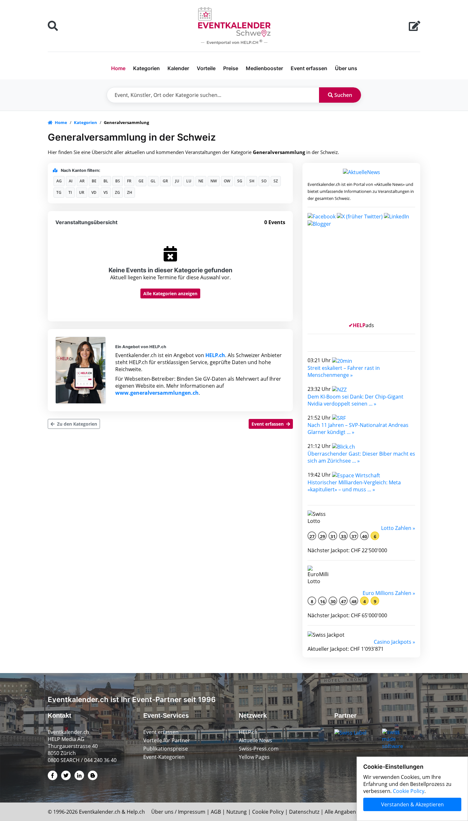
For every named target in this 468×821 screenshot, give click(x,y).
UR (81, 192)
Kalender (178, 68)
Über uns (346, 68)
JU (177, 181)
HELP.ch (215, 355)
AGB (216, 811)
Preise (230, 68)
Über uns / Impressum (178, 811)
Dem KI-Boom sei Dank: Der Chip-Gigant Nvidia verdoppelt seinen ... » (355, 400)
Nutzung (236, 811)
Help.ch (136, 811)
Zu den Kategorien (76, 424)
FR (129, 181)
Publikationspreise (165, 748)
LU (188, 181)
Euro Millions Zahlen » (389, 593)
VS (105, 192)
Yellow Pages (254, 756)
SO (263, 181)
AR (82, 181)
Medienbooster (264, 68)
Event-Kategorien (164, 756)
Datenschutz (304, 811)
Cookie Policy (268, 811)
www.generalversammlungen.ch (157, 392)
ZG (117, 192)
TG (58, 192)
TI (70, 192)
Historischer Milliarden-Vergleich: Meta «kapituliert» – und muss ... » (354, 486)
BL (105, 181)
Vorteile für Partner (166, 740)
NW (213, 181)
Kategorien (146, 68)
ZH (129, 192)
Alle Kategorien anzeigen (170, 293)
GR (165, 181)
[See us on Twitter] (360, 215)
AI (71, 181)
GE (141, 181)
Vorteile (206, 68)
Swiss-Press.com (259, 748)
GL (153, 181)
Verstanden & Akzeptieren (412, 804)
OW (227, 181)
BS (117, 181)
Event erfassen (309, 68)
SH (251, 181)
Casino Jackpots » (394, 641)
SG (239, 181)
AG (59, 181)
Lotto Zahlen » (398, 527)
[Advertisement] (361, 277)
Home (118, 68)
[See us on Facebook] (322, 215)
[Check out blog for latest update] (319, 223)
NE (200, 181)
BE (94, 181)
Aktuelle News (255, 740)
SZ (275, 181)
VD (93, 192)
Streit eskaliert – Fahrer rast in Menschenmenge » (344, 371)
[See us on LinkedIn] (396, 215)
